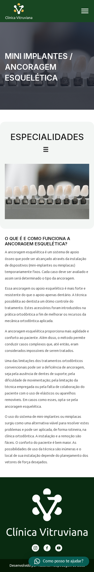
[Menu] (84, 11)
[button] (58, 561)
